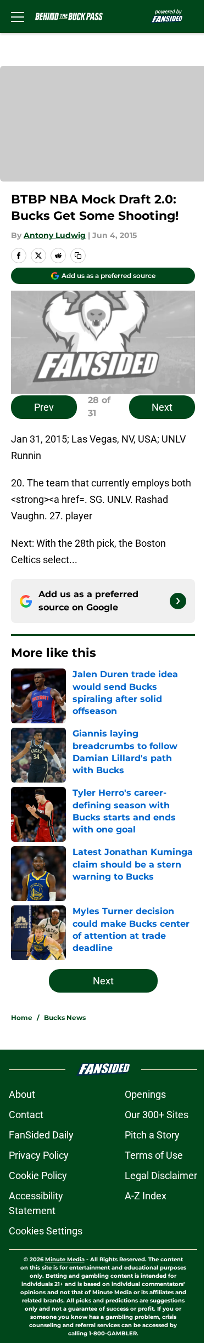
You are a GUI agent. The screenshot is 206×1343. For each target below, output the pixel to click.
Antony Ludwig (55, 235)
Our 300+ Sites (156, 1114)
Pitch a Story (152, 1135)
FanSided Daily (41, 1135)
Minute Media (65, 1259)
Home (21, 1017)
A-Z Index (145, 1196)
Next (162, 407)
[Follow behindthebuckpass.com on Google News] (178, 601)
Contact (26, 1114)
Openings (145, 1094)
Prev (44, 407)
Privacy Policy (39, 1155)
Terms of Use (154, 1155)
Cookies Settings (45, 1231)
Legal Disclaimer (161, 1175)
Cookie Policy (38, 1175)
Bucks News (65, 1017)
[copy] (78, 255)
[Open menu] (17, 16)
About (22, 1094)
